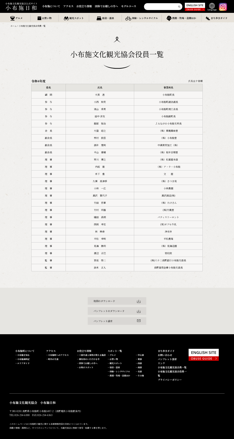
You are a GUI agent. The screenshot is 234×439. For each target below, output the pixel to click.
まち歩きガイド (166, 351)
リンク (161, 363)
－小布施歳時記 (22, 359)
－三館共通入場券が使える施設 (91, 354)
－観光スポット (115, 363)
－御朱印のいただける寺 (88, 359)
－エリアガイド (22, 363)
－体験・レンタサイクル (119, 371)
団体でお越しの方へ (106, 6)
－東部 (139, 359)
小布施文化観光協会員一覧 (172, 367)
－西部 (139, 363)
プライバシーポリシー (170, 379)
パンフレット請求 (167, 359)
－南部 (139, 367)
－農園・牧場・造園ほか (119, 375)
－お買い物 (113, 359)
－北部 (139, 371)
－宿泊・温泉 (114, 367)
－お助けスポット (85, 367)
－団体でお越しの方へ (87, 363)
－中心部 (140, 354)
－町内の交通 (52, 359)
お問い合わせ (165, 355)
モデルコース (128, 6)
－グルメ (112, 354)
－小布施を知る (22, 354)
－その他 (140, 375)
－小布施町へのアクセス (57, 354)
